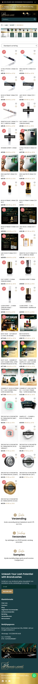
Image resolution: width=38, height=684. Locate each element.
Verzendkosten (6, 616)
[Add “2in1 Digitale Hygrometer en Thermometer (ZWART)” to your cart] (16, 457)
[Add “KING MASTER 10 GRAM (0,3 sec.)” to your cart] (34, 159)
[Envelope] (9, 681)
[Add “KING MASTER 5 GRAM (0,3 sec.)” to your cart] (16, 159)
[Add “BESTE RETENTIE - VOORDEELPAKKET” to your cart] (34, 318)
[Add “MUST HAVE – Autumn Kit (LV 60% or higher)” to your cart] (16, 318)
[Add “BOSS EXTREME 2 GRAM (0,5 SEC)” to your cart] (16, 185)
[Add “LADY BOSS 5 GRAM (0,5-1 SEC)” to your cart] (16, 238)
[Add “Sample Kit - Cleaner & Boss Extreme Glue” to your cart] (34, 401)
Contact (4, 605)
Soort (12, 25)
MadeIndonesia (15, 678)
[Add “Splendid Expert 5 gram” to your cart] (34, 264)
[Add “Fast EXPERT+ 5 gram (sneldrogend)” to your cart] (16, 264)
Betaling (4, 614)
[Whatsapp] (34, 675)
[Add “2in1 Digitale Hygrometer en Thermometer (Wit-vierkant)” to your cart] (34, 429)
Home (2, 25)
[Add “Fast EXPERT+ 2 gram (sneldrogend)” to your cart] (34, 106)
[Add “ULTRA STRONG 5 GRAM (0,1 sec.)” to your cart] (34, 132)
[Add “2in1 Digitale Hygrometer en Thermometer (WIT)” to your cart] (34, 457)
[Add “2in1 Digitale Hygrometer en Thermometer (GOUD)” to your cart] (16, 484)
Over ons (4, 603)
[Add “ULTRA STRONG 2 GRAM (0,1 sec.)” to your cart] (16, 53)
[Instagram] (6, 681)
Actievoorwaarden (7, 612)
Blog (3, 607)
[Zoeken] (35, 19)
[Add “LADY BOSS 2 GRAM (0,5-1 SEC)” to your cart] (34, 211)
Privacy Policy (24, 675)
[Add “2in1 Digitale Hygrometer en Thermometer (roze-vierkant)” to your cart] (16, 429)
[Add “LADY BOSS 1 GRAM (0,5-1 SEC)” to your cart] (34, 80)
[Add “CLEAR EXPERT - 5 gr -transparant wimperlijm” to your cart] (34, 290)
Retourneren (5, 618)
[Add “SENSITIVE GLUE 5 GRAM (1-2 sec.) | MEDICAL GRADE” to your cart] (34, 238)
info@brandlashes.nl (7, 630)
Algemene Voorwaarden (9, 610)
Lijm (6, 25)
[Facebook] (2, 681)
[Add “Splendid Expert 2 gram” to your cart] (16, 132)
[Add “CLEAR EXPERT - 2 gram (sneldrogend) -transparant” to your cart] (16, 290)
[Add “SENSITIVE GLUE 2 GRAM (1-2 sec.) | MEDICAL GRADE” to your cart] (16, 106)
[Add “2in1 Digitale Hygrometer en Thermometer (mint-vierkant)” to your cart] (16, 401)
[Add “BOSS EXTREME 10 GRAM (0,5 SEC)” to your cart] (16, 211)
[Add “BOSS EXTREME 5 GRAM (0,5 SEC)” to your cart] (34, 185)
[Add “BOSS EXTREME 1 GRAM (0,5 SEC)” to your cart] (16, 80)
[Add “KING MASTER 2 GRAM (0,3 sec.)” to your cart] (34, 53)
